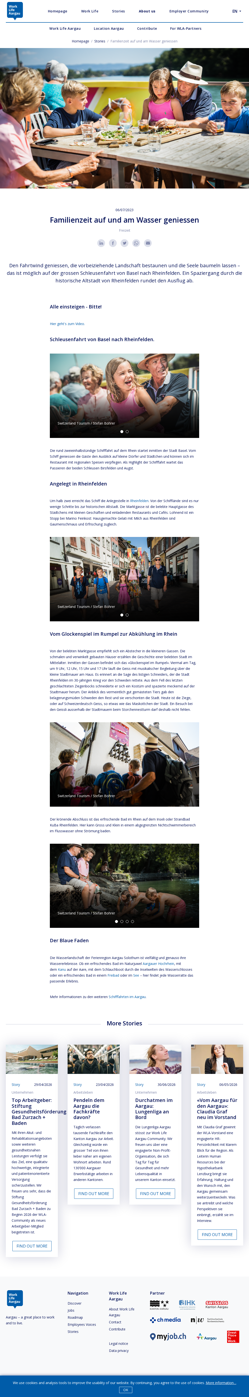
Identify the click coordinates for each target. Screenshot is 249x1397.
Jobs (71, 1310)
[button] (124, 396)
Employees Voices (82, 1324)
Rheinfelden (139, 500)
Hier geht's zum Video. (67, 323)
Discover (74, 1303)
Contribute (117, 1329)
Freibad (113, 975)
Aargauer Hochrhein (158, 963)
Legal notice (118, 1343)
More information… (221, 1382)
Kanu (62, 969)
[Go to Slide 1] (121, 431)
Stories (99, 41)
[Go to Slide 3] (127, 921)
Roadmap (75, 1317)
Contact (115, 1322)
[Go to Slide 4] (132, 921)
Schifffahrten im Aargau (127, 996)
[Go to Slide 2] (127, 431)
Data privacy (119, 1350)
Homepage (80, 41)
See (136, 975)
